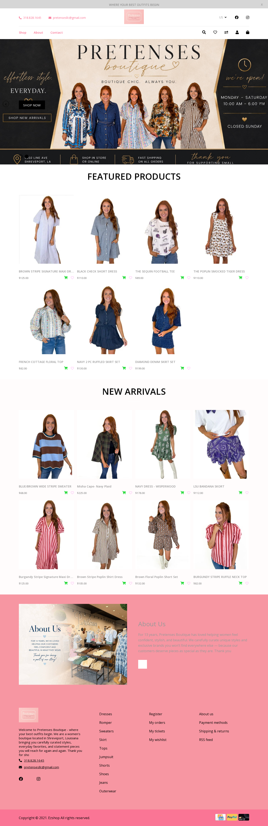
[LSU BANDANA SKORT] (221, 444)
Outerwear (107, 791)
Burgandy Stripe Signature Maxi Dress (47, 577)
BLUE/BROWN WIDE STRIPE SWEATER (45, 486)
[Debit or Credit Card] (243, 819)
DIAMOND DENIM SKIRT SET (155, 362)
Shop (22, 32)
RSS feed (206, 739)
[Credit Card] (221, 819)
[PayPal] (232, 819)
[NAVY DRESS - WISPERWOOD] (162, 444)
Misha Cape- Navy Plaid (94, 486)
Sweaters (106, 731)
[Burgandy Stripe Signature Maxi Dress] (46, 534)
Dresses (105, 714)
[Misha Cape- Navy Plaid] (104, 444)
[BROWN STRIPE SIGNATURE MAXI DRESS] (46, 229)
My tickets (157, 731)
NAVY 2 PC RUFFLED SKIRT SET (98, 362)
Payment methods (213, 722)
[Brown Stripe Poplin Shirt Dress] (104, 534)
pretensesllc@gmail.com (69, 18)
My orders (157, 722)
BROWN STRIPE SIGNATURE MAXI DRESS (47, 271)
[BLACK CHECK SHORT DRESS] (104, 229)
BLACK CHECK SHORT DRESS (97, 271)
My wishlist (157, 739)
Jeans (103, 782)
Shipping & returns (214, 731)
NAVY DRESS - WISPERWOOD (155, 486)
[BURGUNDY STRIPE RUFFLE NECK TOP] (221, 534)
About (38, 32)
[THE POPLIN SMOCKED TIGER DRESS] (221, 229)
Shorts (104, 765)
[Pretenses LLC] (134, 22)
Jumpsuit (106, 757)
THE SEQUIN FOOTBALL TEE (155, 271)
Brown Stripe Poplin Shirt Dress (99, 577)
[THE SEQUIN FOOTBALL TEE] (162, 229)
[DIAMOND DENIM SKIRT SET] (162, 319)
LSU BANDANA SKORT (208, 486)
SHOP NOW (32, 105)
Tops (103, 748)
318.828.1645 (32, 18)
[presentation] (6, 104)
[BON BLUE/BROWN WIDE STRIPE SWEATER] (46, 444)
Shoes (104, 774)
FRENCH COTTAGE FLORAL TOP (41, 362)
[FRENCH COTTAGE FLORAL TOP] (46, 319)
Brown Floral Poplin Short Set (156, 577)
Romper (105, 722)
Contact (56, 32)
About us (206, 714)
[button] (21, 156)
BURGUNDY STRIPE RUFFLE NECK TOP (220, 577)
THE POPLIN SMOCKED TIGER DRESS (219, 271)
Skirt (103, 739)
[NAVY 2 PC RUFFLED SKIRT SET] (104, 319)
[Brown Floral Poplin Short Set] (162, 534)
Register (155, 714)
